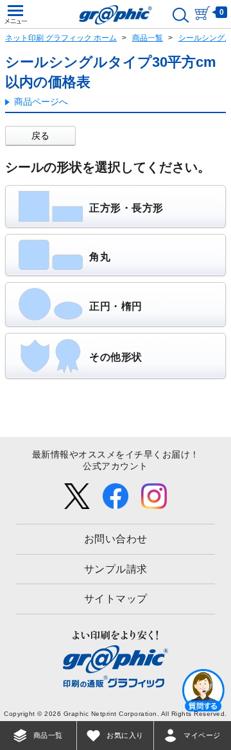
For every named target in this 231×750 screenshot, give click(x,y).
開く (203, 689)
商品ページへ (41, 101)
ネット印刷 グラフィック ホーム (61, 37)
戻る (40, 135)
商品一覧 (147, 37)
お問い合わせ (116, 538)
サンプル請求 (116, 569)
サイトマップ (116, 598)
